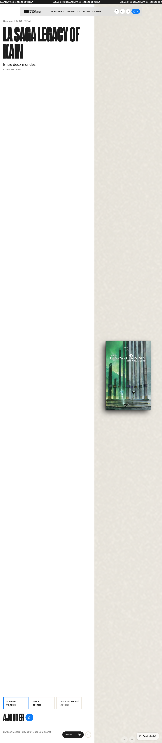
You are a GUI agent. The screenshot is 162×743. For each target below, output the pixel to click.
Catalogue (8, 21)
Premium (96, 11)
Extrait (68, 734)
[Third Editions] (32, 11)
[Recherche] (116, 11)
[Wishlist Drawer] (122, 11)
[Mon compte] (128, 11)
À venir (86, 11)
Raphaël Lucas (13, 70)
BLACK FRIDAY (23, 21)
